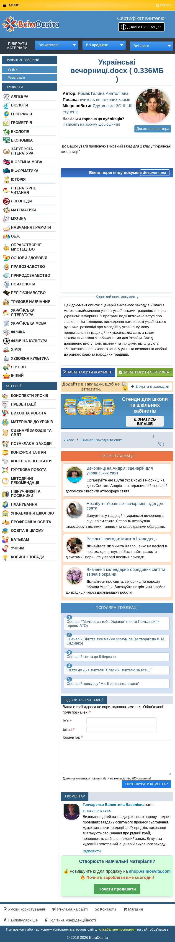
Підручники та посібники (26, 493)
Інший (17, 376)
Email (69, 729)
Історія (18, 179)
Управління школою (32, 513)
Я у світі (19, 367)
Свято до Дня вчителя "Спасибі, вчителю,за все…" (109, 670)
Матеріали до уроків (32, 422)
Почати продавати (117, 889)
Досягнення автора (152, 129)
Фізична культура (29, 341)
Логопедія (21, 201)
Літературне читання (23, 190)
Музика (18, 219)
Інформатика (25, 171)
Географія (21, 114)
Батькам (20, 539)
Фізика (18, 332)
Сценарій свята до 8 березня (91, 657)
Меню (90, 5)
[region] (89, 406)
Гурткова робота (29, 470)
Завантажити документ (89, 372)
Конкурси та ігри (28, 452)
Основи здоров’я (29, 258)
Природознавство (30, 275)
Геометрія (21, 123)
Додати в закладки (152, 386)
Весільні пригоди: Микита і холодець (122, 539)
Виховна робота (28, 413)
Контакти (107, 909)
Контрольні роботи (31, 461)
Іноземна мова (26, 162)
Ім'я (67, 721)
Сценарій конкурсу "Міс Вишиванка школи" (103, 684)
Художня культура (30, 358)
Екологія (20, 132)
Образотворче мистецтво (26, 247)
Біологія (19, 105)
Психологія (23, 284)
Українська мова (28, 323)
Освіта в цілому (27, 531)
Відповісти (92, 851)
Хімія (16, 350)
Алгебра (19, 96)
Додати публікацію (144, 27)
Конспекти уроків (29, 396)
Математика (24, 210)
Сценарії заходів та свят (31, 433)
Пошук (166, 5)
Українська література (23, 312)
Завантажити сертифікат (146, 372)
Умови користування (26, 909)
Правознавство (28, 267)
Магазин (135, 909)
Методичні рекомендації (25, 481)
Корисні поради (27, 557)
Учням (17, 548)
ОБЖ (15, 236)
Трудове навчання (31, 302)
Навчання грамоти (31, 227)
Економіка (22, 140)
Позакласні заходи (31, 443)
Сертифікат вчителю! (141, 18)
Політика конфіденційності (71, 920)
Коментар (73, 737)
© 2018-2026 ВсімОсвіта (87, 937)
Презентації (23, 404)
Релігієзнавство (28, 293)
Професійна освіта (31, 522)
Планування (24, 504)
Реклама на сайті (72, 909)
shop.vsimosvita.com (150, 871)
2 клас (69, 440)
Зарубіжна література (22, 151)
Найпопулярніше (22, 920)
